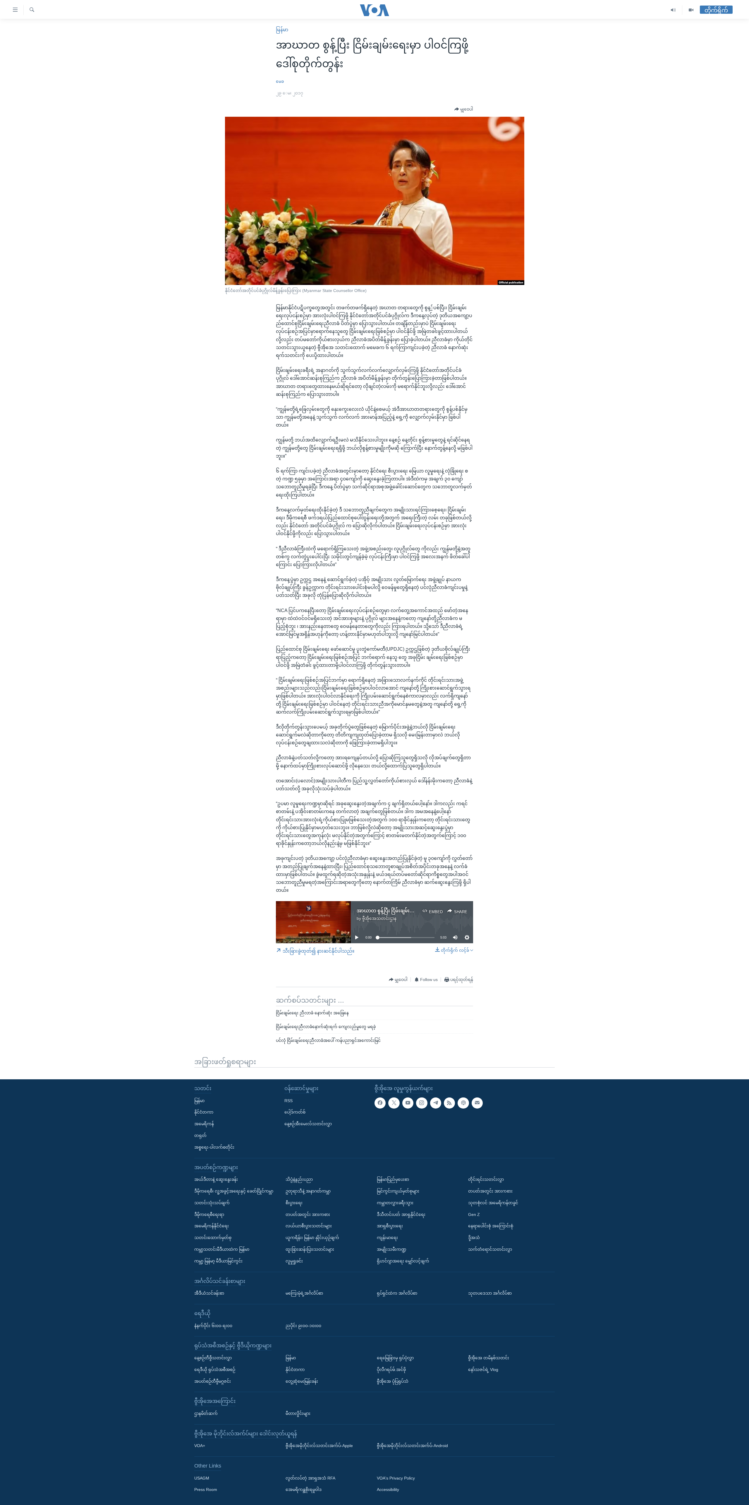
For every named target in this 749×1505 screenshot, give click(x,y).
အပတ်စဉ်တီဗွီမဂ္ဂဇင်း (212, 1381)
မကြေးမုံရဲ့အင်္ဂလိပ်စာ (304, 1293)
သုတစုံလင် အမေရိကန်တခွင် (493, 1202)
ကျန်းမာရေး (387, 1237)
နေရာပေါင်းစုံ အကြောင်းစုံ (490, 1226)
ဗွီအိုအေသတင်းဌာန (379, 918)
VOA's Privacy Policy (396, 1478)
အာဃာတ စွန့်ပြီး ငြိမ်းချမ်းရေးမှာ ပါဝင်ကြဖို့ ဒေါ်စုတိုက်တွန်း (416, 910)
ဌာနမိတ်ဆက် (206, 1413)
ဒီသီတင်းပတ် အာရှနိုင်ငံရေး (401, 1214)
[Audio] (673, 10)
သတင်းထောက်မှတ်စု (212, 1237)
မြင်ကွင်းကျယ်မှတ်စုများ (398, 1191)
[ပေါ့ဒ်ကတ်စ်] (463, 1103)
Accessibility (388, 1489)
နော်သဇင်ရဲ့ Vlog (483, 1369)
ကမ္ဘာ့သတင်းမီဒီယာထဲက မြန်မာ (221, 1249)
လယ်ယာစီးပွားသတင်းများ (309, 1226)
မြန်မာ (282, 29)
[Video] (691, 10)
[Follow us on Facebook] (380, 1103)
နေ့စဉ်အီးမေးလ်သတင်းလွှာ (308, 1123)
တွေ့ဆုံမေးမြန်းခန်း (302, 1381)
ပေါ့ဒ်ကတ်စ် (294, 1112)
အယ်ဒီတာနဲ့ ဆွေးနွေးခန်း (216, 1179)
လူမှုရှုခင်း (294, 1261)
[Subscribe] (477, 1103)
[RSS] (449, 1103)
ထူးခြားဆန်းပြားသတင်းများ (310, 1249)
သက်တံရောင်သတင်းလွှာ (490, 1249)
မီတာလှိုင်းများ (298, 1413)
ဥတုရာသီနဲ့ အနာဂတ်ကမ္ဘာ (308, 1191)
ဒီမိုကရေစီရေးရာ (209, 1214)
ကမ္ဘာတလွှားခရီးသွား (395, 1202)
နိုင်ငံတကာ (203, 1112)
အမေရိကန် (204, 1123)
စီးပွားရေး (294, 1202)
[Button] (463, 109)
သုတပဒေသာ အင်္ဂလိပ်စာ (490, 1293)
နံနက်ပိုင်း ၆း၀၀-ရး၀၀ (213, 1325)
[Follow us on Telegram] (435, 1103)
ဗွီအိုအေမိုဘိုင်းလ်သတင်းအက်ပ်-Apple (319, 1445)
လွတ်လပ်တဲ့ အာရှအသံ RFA (310, 1478)
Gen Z (474, 1214)
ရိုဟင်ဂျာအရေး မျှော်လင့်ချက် (403, 1261)
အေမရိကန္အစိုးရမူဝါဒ (304, 1489)
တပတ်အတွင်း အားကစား (308, 1214)
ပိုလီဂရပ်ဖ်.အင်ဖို (391, 1369)
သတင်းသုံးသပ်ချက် (212, 1202)
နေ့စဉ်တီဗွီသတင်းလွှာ (213, 1357)
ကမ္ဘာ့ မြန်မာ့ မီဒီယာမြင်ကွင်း (218, 1261)
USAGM (201, 1478)
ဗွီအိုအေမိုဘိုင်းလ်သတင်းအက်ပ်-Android (412, 1445)
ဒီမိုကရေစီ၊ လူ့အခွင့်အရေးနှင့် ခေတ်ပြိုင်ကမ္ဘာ (233, 1191)
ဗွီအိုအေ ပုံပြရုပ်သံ (392, 1381)
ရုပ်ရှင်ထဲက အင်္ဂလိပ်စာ (397, 1293)
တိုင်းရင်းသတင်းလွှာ (486, 1179)
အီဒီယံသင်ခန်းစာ (209, 1293)
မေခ (280, 81)
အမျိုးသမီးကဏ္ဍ (391, 1249)
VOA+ (199, 1445)
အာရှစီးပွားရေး (390, 1226)
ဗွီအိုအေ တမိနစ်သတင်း (488, 1357)
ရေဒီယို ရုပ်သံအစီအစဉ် (214, 1369)
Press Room (205, 1489)
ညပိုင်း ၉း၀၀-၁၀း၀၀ (303, 1325)
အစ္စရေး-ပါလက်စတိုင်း (214, 1147)
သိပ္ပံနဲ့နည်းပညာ (299, 1179)
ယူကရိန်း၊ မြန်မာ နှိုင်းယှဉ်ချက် (312, 1237)
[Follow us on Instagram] (421, 1103)
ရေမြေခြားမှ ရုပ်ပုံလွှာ (395, 1357)
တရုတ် (200, 1135)
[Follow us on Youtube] (407, 1103)
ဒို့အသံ (474, 1237)
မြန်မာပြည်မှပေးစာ (393, 1179)
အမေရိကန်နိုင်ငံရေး (211, 1226)
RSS (288, 1100)
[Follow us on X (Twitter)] (393, 1103)
